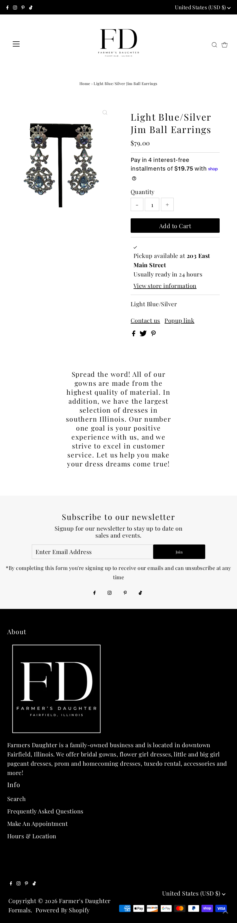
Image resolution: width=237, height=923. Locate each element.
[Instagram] (15, 7)
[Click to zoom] (105, 112)
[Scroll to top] (225, 911)
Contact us (145, 320)
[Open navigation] (35, 44)
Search (16, 798)
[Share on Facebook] (134, 334)
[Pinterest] (23, 7)
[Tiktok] (31, 7)
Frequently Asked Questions (45, 811)
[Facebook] (7, 7)
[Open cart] (224, 44)
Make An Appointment (37, 823)
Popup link (179, 320)
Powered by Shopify (63, 910)
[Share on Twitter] (144, 334)
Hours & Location (31, 836)
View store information (165, 285)
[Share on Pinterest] (153, 334)
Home (84, 83)
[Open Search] (214, 44)
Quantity (143, 191)
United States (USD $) (201, 7)
